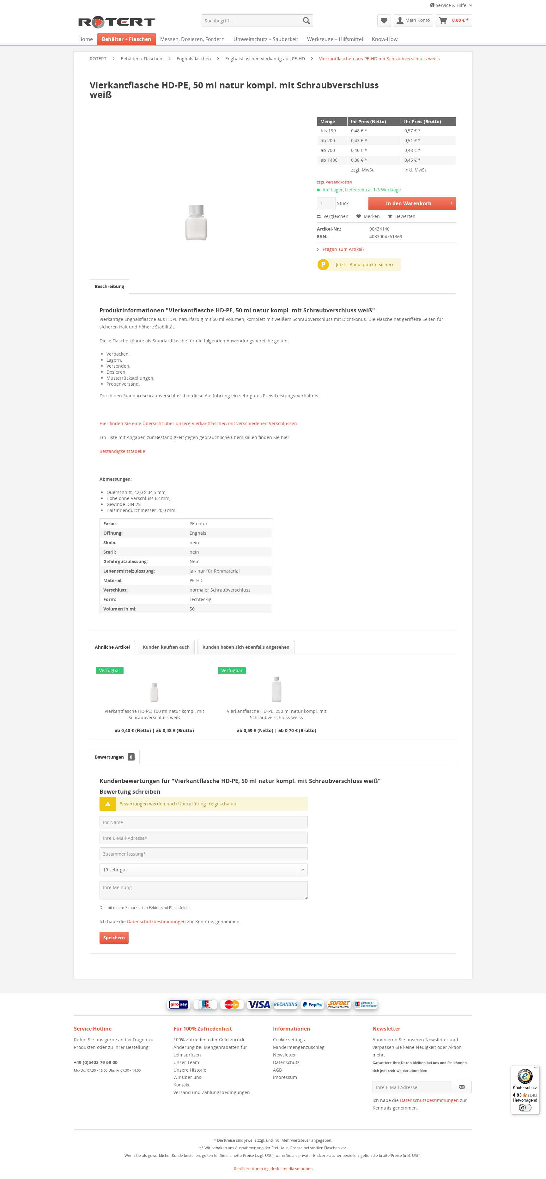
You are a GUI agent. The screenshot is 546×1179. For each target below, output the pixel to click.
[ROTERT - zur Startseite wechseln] (116, 22)
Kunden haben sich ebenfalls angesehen (246, 647)
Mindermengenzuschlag (299, 1047)
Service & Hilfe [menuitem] (451, 5)
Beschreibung (109, 286)
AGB (277, 1070)
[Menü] (536, 1069)
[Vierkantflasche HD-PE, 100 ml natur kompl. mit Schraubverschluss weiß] (154, 683)
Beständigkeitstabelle (122, 451)
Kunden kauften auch (166, 647)
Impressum (285, 1077)
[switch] (525, 1107)
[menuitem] (257, 20)
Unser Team (186, 1062)
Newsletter (284, 1055)
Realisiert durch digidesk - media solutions (273, 1168)
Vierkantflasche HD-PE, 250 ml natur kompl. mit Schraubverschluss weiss (276, 714)
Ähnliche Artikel (112, 647)
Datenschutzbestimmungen (156, 921)
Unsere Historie (189, 1070)
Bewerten (405, 216)
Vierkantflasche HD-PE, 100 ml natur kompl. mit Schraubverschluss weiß (154, 714)
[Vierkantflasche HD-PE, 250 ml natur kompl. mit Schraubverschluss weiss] (277, 683)
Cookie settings (289, 1040)
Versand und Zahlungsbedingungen (211, 1092)
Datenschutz (286, 1062)
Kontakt (181, 1085)
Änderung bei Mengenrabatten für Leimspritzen (210, 1051)
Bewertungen (113, 757)
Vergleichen (335, 216)
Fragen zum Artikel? (342, 249)
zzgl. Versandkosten (334, 182)
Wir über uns (187, 1077)
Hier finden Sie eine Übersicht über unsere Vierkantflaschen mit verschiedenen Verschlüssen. (199, 423)
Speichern (114, 938)
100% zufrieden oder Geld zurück (208, 1040)
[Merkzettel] (384, 20)
